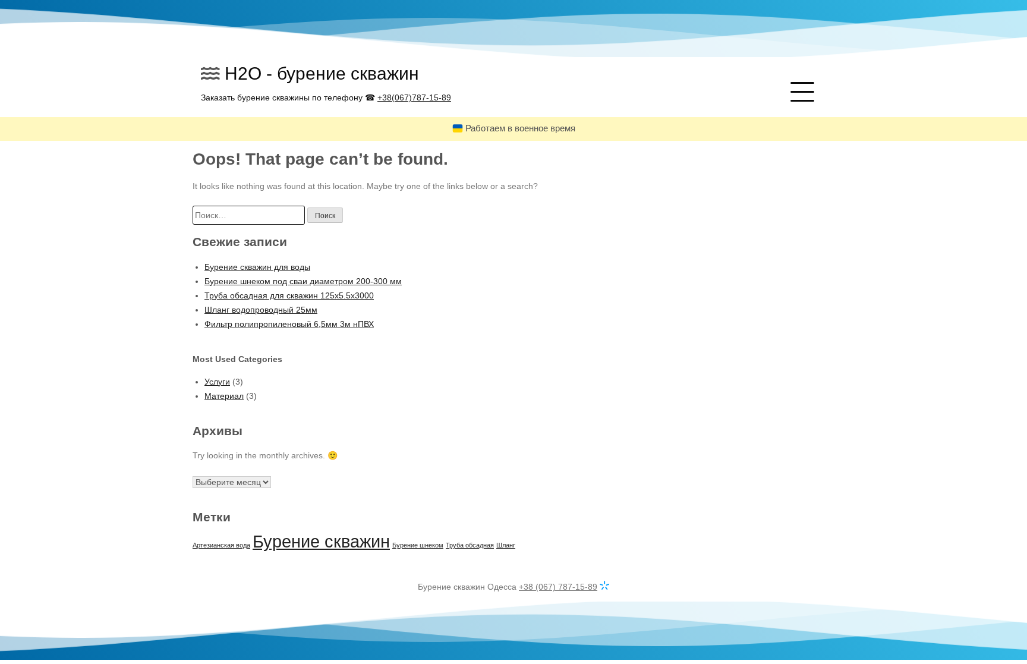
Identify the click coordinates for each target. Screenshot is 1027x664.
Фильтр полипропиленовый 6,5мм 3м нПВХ (289, 324)
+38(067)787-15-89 (414, 97)
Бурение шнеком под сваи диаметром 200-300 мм (303, 281)
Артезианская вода (221, 545)
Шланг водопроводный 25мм (260, 309)
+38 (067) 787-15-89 (558, 586)
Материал (224, 396)
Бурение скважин (321, 541)
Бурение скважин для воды (257, 267)
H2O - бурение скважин (322, 73)
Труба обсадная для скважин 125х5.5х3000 (289, 295)
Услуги (217, 381)
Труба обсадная (470, 545)
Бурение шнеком (417, 545)
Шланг (505, 545)
